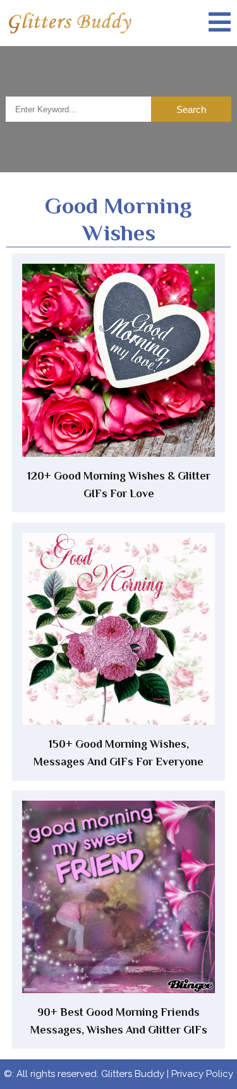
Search (191, 109)
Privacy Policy (202, 1074)
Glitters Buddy (132, 1074)
